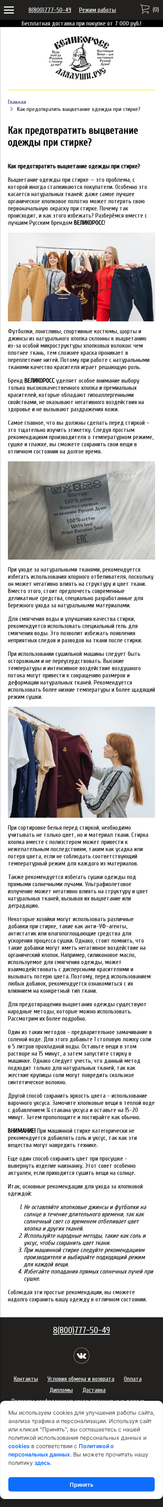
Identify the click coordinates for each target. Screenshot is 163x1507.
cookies (19, 1446)
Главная (17, 102)
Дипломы (61, 1390)
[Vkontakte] (81, 1355)
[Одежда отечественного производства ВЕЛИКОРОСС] (81, 78)
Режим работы (97, 10)
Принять (81, 1484)
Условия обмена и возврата (80, 1379)
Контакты (26, 1379)
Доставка (94, 1390)
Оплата (133, 1379)
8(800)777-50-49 (49, 10)
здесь (42, 1462)
